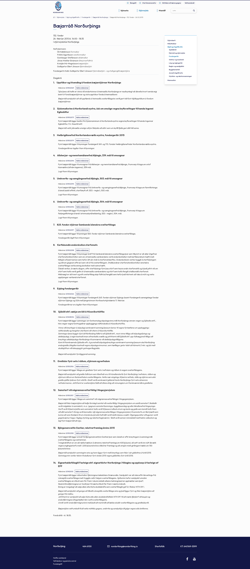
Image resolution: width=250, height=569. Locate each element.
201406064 (70, 294)
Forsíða (54, 17)
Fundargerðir (86, 17)
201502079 (70, 140)
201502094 (70, 161)
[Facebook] (187, 559)
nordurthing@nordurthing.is (124, 546)
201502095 (70, 184)
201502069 (70, 88)
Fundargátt (57, 564)
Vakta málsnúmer (82, 88)
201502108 (70, 433)
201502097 (70, 230)
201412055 (69, 471)
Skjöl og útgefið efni (72, 17)
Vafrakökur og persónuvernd (64, 561)
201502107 (69, 395)
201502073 (70, 117)
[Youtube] (194, 559)
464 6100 (87, 546)
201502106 (70, 366)
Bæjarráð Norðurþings (100, 17)
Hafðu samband (59, 558)
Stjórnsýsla (60, 17)
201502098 (70, 250)
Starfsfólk (160, 546)
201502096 (70, 207)
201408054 (70, 317)
